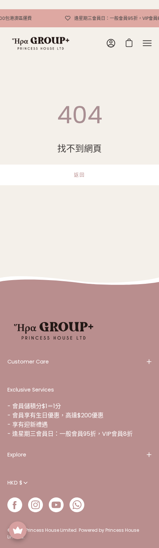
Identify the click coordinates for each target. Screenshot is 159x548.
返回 (79, 175)
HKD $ (14, 482)
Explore (16, 454)
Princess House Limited (51, 530)
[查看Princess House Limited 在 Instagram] (35, 504)
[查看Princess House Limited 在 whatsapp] (77, 504)
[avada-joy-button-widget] (18, 530)
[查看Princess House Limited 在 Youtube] (56, 504)
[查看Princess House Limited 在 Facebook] (14, 504)
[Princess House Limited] (40, 43)
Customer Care (28, 361)
